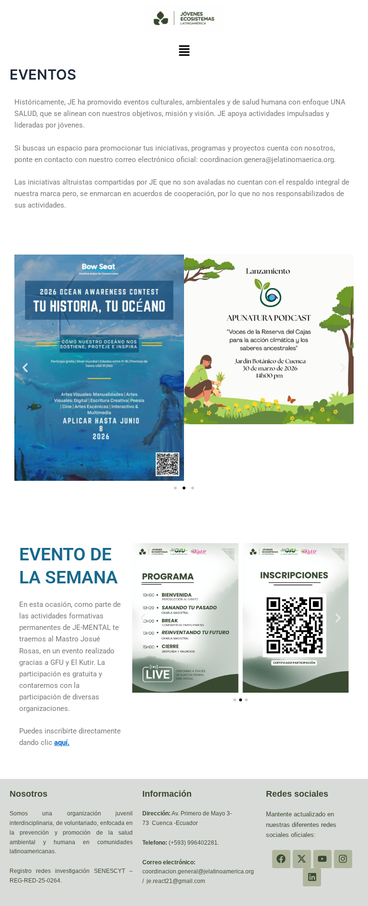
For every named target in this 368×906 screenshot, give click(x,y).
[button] (184, 51)
